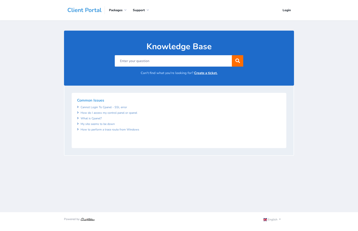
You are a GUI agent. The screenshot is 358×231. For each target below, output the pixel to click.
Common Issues (90, 100)
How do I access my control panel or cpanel (109, 113)
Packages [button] (115, 10)
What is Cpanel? (91, 118)
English (272, 219)
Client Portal (84, 10)
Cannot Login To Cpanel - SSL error (104, 107)
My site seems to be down (98, 124)
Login (287, 10)
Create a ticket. (206, 73)
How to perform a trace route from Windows (110, 130)
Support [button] (139, 10)
